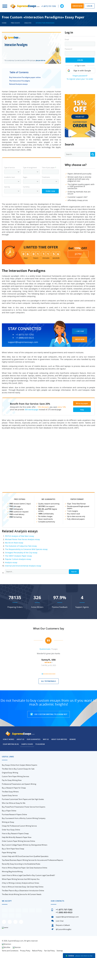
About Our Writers (59, 739)
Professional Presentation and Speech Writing (19, 784)
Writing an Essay (8, 822)
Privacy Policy (25, 951)
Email (67, 39)
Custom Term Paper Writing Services (15, 776)
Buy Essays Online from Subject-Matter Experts (19, 765)
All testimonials (48, 681)
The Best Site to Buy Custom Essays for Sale (18, 769)
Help (82, 410)
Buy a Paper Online (9, 811)
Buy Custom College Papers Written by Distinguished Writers (24, 845)
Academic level (9, 177)
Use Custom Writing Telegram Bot (50, 714)
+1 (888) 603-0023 (25, 338)
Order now (77, 6)
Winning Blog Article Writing (12, 871)
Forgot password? (80, 75)
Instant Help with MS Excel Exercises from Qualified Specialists (25, 856)
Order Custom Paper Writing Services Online (18, 841)
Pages (25, 177)
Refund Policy (37, 951)
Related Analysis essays (18, 84)
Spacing (7, 187)
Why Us (46, 739)
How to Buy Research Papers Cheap (15, 833)
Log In (80, 60)
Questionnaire (45, 649)
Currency (26, 187)
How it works (8, 739)
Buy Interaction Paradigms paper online (25, 77)
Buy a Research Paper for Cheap (14, 788)
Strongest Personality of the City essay (21, 552)
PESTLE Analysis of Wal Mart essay (19, 536)
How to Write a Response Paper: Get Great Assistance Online (24, 868)
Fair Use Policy (49, 951)
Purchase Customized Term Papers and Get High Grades (23, 799)
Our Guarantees (33, 739)
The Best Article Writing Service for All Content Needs (21, 894)
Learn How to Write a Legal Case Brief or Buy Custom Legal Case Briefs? (28, 875)
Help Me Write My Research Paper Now (16, 837)
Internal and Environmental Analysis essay (23, 566)
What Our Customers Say (48, 628)
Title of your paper (49, 167)
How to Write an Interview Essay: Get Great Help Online (22, 887)
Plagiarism (40, 744)
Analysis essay (11, 562)
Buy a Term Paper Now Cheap (13, 849)
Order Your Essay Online (11, 830)
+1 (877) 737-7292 (48, 6)
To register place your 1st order (80, 79)
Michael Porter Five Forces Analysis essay (22, 539)
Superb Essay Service (10, 795)
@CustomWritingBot (63, 929)
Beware (73, 739)
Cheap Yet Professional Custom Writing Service (19, 826)
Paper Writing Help (9, 852)
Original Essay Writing (10, 772)
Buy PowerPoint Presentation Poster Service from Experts (23, 807)
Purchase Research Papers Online (14, 814)
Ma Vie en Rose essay (14, 542)
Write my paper (82, 403)
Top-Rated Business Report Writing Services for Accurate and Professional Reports (32, 860)
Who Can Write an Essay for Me (13, 803)
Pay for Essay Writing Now (11, 780)
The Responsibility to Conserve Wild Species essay (26, 549)
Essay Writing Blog (11, 744)
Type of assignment (30, 167)
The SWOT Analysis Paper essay (18, 556)
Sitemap (60, 951)
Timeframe (46, 177)
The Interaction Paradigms (19, 81)
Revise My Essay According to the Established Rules (21, 864)
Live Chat (80, 331)
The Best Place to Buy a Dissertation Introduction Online (23, 890)
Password (68, 49)
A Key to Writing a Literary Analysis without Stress (20, 883)
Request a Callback (63, 925)
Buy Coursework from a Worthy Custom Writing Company (23, 818)
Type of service (9, 167)
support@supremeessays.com (23, 342)
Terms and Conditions (10, 951)
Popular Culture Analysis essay (18, 559)
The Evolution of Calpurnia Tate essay (21, 546)
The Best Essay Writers (10, 791)
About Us (20, 739)
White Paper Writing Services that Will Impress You (21, 879)
